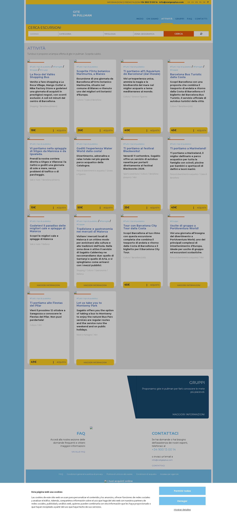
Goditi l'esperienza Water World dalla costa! (94, 150)
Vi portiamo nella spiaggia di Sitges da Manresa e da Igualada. (48, 151)
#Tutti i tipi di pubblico (40, 66)
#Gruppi (44, 70)
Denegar (182, 500)
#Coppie (34, 70)
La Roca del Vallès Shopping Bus (42, 76)
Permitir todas (182, 490)
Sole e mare (35, 179)
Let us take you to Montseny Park (89, 304)
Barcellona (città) (186, 106)
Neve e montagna (84, 334)
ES (193, 2)
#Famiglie (57, 66)
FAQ (189, 18)
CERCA (178, 33)
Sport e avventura (131, 173)
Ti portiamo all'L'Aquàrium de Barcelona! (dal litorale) (141, 73)
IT (208, 2)
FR (200, 2)
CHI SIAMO (152, 18)
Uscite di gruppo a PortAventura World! (184, 227)
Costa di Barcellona (93, 99)
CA (189, 2)
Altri (135, 177)
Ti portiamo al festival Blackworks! (138, 150)
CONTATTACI (158, 465)
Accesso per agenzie (169, 474)
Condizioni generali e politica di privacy (85, 474)
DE (204, 2)
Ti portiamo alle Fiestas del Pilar (46, 304)
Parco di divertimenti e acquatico (91, 170)
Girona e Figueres (139, 96)
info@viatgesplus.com (171, 2)
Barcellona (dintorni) (48, 106)
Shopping (34, 106)
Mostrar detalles (182, 509)
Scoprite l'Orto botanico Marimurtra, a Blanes (93, 73)
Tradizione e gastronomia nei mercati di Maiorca (95, 230)
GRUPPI (179, 18)
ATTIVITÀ (166, 18)
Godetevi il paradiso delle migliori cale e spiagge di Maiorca (48, 228)
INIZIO (139, 18)
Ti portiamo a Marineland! (188, 148)
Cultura (80, 99)
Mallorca (45, 244)
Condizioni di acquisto (146, 474)
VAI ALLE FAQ (78, 452)
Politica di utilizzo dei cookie (120, 474)
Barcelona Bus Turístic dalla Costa (186, 76)
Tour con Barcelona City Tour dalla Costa (140, 227)
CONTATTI (201, 18)
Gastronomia (100, 270)
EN (196, 2)
